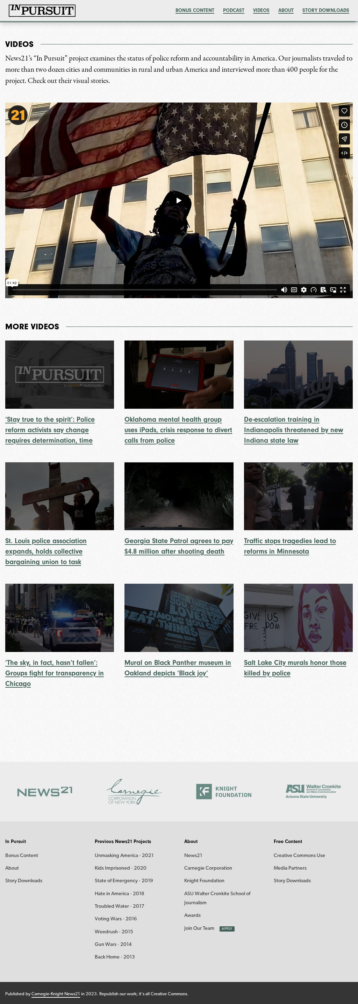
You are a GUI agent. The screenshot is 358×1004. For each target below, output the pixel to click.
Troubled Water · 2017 (119, 906)
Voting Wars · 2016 (116, 919)
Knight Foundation (204, 881)
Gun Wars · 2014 (113, 944)
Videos (261, 10)
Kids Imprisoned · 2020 (120, 868)
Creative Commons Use (299, 855)
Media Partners (290, 868)
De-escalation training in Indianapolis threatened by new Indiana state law (293, 429)
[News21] (44, 791)
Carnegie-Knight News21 (55, 994)
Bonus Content (21, 855)
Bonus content (195, 10)
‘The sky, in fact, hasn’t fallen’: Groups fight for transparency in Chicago (54, 673)
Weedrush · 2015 (114, 932)
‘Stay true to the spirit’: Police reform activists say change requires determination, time (50, 429)
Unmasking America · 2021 (124, 855)
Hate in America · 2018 (119, 894)
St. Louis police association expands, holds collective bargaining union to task (46, 551)
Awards (192, 915)
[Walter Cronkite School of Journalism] (313, 792)
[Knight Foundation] (223, 792)
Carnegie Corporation (208, 868)
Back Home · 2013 (115, 957)
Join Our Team (199, 928)
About (286, 10)
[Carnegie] (134, 792)
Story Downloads (325, 10)
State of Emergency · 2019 (124, 881)
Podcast (233, 10)
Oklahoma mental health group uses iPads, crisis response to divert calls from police (178, 429)
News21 (193, 855)
